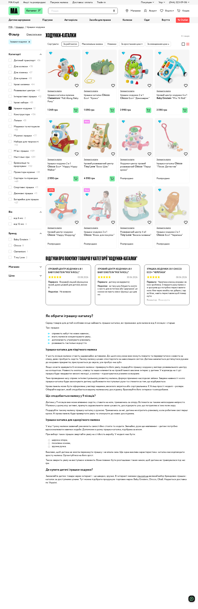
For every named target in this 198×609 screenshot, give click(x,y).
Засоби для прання (100, 20)
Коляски (127, 20)
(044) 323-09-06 (178, 2)
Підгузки (47, 20)
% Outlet (183, 20)
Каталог (31, 11)
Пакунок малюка (59, 2)
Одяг (147, 20)
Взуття (166, 20)
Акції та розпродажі (34, 2)
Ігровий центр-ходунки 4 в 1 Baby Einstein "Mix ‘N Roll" (65, 271)
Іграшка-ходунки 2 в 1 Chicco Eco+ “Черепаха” (164, 271)
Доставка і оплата (82, 2)
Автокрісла (70, 20)
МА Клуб (14, 2)
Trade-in (101, 2)
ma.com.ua (142, 476)
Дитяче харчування (19, 20)
